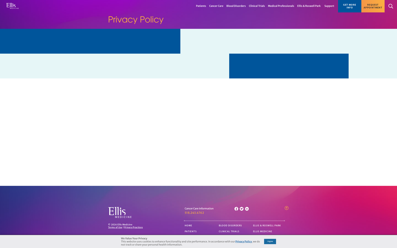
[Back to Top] (286, 209)
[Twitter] (241, 209)
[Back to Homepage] (119, 217)
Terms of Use (115, 227)
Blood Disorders (230, 225)
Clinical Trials (229, 231)
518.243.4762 (194, 213)
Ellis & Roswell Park (267, 225)
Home (188, 225)
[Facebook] (236, 209)
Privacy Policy (243, 241)
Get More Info (349, 6)
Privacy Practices (133, 227)
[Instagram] (247, 209)
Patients (191, 231)
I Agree (270, 241)
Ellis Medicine (262, 231)
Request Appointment (373, 6)
